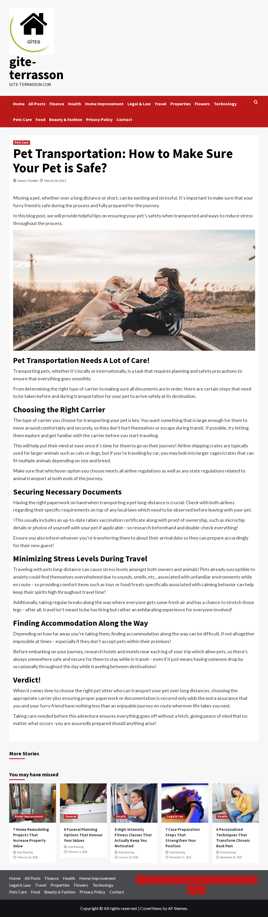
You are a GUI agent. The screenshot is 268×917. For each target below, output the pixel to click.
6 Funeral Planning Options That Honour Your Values (83, 835)
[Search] (256, 102)
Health (74, 103)
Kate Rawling (25, 852)
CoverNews (151, 908)
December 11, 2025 (180, 857)
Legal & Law (138, 103)
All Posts (37, 103)
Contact (124, 119)
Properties (180, 103)
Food (40, 119)
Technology (225, 103)
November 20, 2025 (231, 857)
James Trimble (28, 181)
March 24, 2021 (55, 181)
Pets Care (22, 119)
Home (19, 103)
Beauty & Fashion (65, 119)
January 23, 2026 (128, 857)
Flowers (202, 103)
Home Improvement (104, 103)
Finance (56, 103)
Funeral (70, 816)
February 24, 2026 (27, 857)
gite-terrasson (36, 68)
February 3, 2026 (77, 852)
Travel (160, 103)
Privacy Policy (99, 119)
